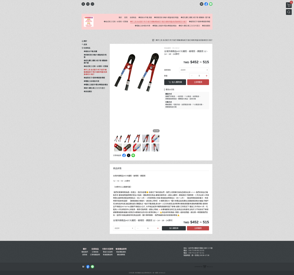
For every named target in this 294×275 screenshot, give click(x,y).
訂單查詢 (95, 252)
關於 (85, 249)
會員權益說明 (121, 249)
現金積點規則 (121, 252)
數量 (165, 76)
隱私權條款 (121, 254)
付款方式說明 (107, 249)
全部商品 (95, 249)
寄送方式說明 (108, 252)
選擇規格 (167, 70)
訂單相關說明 (95, 254)
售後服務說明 (108, 254)
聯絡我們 (85, 252)
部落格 (84, 254)
